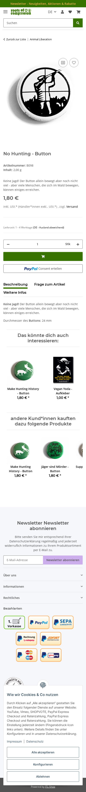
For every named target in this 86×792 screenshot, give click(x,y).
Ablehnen (43, 776)
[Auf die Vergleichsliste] (63, 62)
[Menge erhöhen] (77, 244)
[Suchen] (78, 22)
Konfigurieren (43, 764)
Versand (72, 207)
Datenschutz (35, 741)
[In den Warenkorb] (6, 52)
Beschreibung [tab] (15, 284)
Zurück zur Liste (16, 39)
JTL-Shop (50, 786)
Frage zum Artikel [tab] (49, 284)
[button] (62, 12)
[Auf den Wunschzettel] (73, 62)
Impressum (14, 741)
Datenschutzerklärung (24, 541)
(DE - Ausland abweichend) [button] (48, 227)
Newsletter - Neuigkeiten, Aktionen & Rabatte (43, 4)
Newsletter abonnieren (62, 560)
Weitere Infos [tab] (14, 293)
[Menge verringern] (8, 244)
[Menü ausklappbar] (5, 10)
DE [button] (50, 12)
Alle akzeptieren (43, 752)
